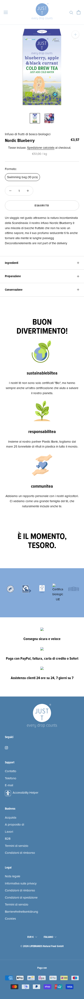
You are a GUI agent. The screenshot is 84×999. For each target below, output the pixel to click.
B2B (7, 838)
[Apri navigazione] (6, 12)
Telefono (10, 778)
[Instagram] (6, 747)
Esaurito (42, 205)
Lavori (9, 831)
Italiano (48, 937)
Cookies (10, 918)
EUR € (30, 937)
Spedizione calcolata (40, 147)
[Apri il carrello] (78, 12)
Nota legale (12, 876)
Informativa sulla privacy (20, 883)
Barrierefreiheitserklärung (21, 911)
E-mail (9, 785)
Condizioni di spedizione (21, 897)
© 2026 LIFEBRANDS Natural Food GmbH (42, 946)
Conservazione (13, 289)
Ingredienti (11, 263)
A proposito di (14, 824)
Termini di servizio (16, 846)
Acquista (10, 817)
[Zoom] (75, 34)
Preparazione (13, 276)
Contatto (10, 771)
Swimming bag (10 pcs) (22, 177)
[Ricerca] (71, 12)
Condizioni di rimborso (20, 852)
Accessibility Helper (25, 792)
